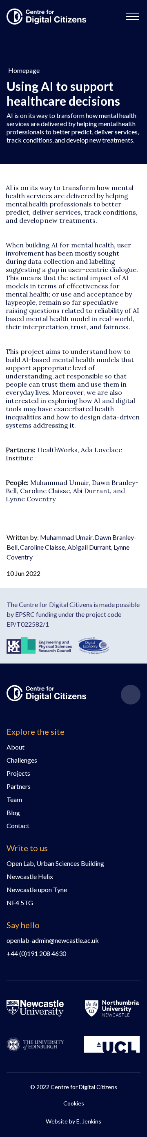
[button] (132, 16)
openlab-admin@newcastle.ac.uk (53, 940)
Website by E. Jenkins (73, 1121)
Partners (19, 786)
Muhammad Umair (66, 537)
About (15, 747)
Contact (18, 825)
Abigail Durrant (89, 547)
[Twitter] (130, 694)
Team (14, 799)
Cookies (73, 1103)
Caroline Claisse (42, 547)
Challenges (22, 760)
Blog (13, 812)
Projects (18, 773)
